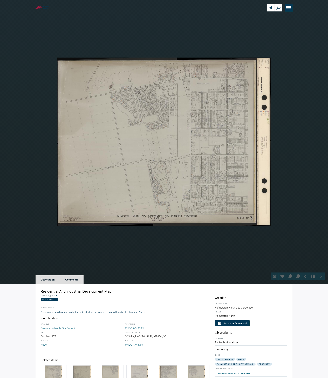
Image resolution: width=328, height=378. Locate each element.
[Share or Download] (274, 276)
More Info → (49, 299)
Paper (44, 344)
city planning (225, 359)
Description (48, 279)
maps (241, 359)
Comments (71, 279)
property (264, 364)
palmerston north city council (235, 364)
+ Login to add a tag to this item (234, 373)
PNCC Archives (134, 344)
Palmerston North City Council (58, 328)
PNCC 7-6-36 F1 (134, 328)
